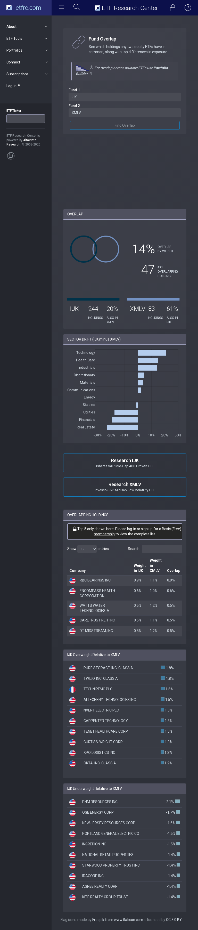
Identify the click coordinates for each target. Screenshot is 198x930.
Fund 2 (74, 106)
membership (104, 534)
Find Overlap (125, 125)
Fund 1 (74, 90)
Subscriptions (17, 74)
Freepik (98, 920)
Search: (134, 549)
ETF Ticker (13, 110)
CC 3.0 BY (174, 920)
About (11, 27)
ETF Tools (14, 38)
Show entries (88, 549)
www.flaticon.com (128, 920)
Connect (13, 62)
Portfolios (14, 50)
